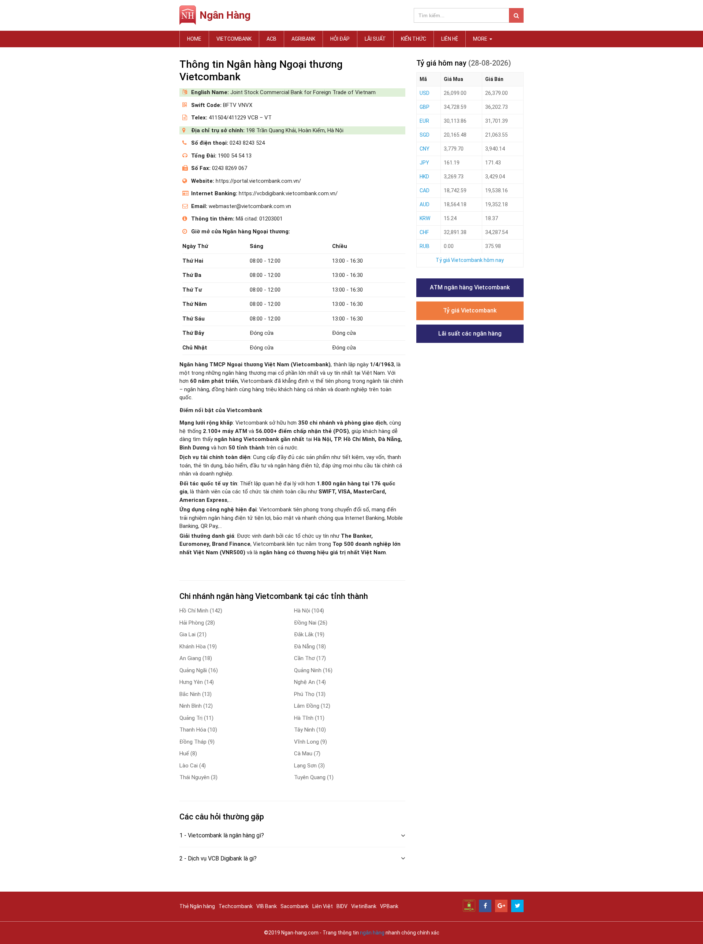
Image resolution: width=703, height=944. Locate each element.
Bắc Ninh (195, 694)
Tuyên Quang (314, 777)
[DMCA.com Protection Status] (469, 905)
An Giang (195, 658)
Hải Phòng (197, 622)
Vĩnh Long (310, 741)
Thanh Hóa (198, 729)
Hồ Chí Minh (200, 610)
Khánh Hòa (198, 646)
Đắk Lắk (309, 634)
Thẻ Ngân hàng (197, 906)
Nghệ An (310, 682)
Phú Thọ (310, 694)
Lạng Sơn (309, 765)
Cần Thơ (310, 658)
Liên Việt (322, 906)
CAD (424, 190)
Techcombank (236, 906)
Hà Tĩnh (309, 718)
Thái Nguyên (198, 777)
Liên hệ (449, 39)
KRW (425, 218)
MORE (480, 39)
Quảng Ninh (313, 670)
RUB (424, 246)
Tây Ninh (310, 729)
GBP (424, 107)
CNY (424, 149)
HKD (424, 176)
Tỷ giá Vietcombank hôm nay (470, 260)
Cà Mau (307, 753)
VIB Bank (266, 906)
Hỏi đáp (340, 39)
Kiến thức (413, 39)
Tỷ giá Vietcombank (469, 310)
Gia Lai (193, 634)
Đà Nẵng (310, 646)
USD (424, 93)
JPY (424, 163)
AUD (424, 204)
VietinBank (363, 906)
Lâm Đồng (312, 706)
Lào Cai (192, 765)
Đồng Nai (310, 622)
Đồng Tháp (197, 741)
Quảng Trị (196, 718)
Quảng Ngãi (198, 670)
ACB (271, 39)
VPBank (389, 906)
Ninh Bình (196, 706)
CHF (424, 232)
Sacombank (294, 906)
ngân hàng (372, 933)
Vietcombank (234, 39)
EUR (424, 121)
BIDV (341, 906)
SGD (424, 135)
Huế (188, 753)
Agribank (303, 39)
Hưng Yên (196, 682)
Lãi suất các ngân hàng (470, 333)
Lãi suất (375, 39)
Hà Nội (309, 610)
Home (194, 39)
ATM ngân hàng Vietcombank (470, 287)
